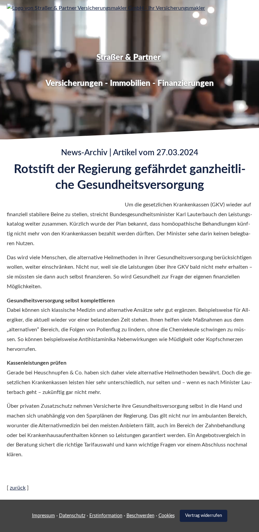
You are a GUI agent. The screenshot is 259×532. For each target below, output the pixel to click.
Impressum (43, 515)
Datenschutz (72, 515)
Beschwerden (140, 515)
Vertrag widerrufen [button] (203, 515)
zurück (18, 488)
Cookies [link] (167, 515)
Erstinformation (105, 515)
